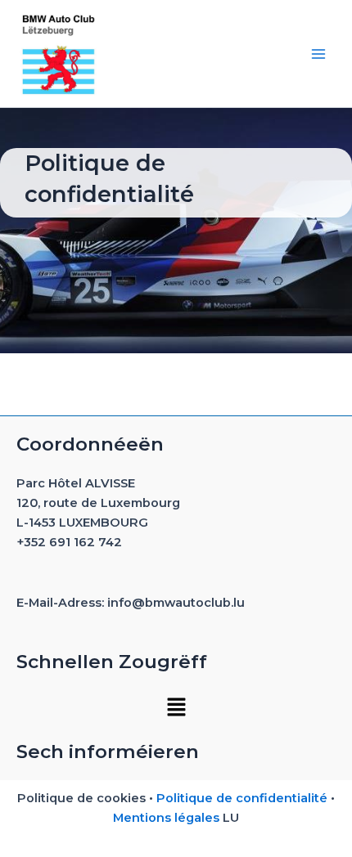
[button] (176, 706)
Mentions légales (166, 817)
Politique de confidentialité (241, 798)
